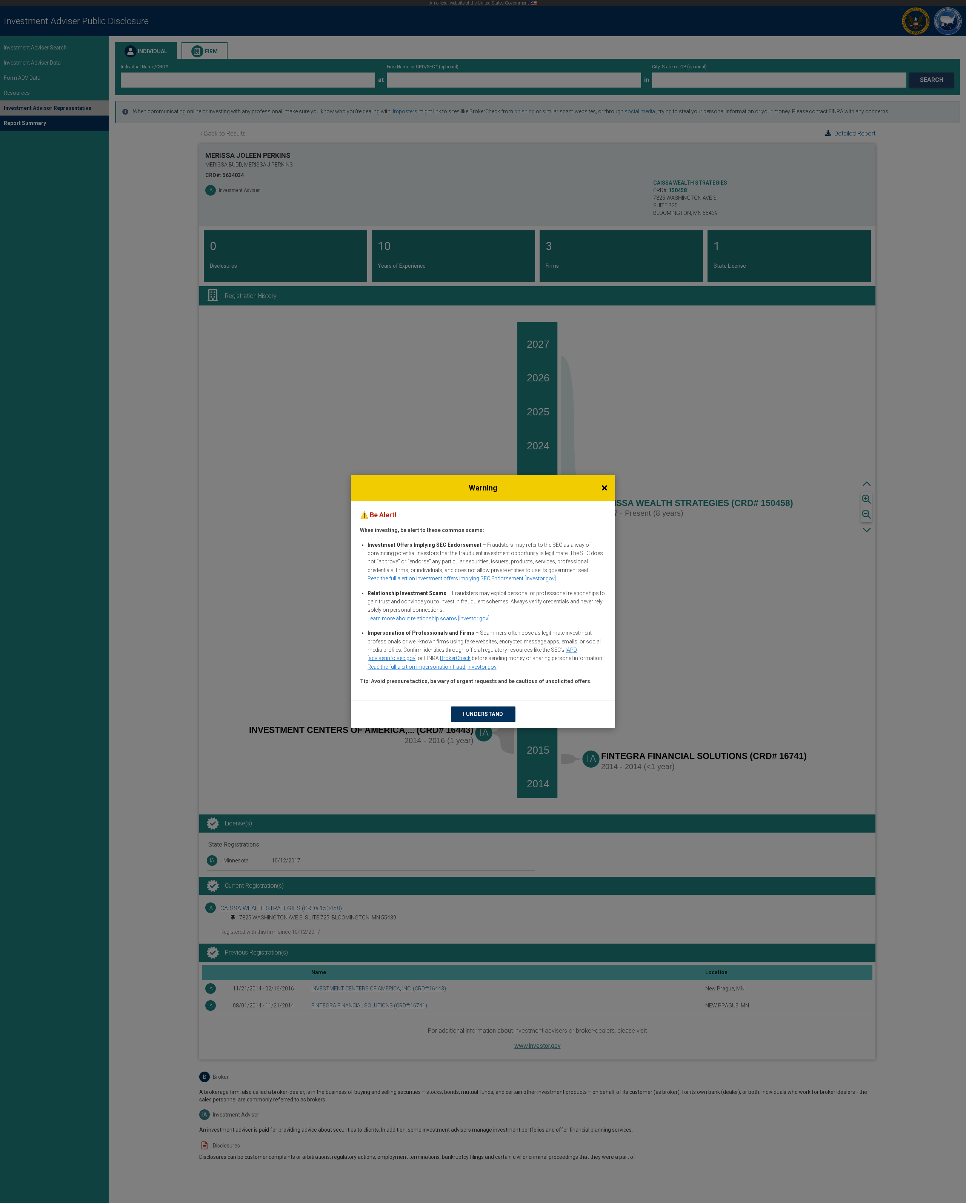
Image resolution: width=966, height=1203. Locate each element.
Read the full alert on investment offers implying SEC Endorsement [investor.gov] (462, 578)
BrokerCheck (455, 658)
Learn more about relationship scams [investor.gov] (428, 618)
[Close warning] (604, 488)
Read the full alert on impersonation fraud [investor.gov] (433, 667)
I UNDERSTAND (483, 714)
